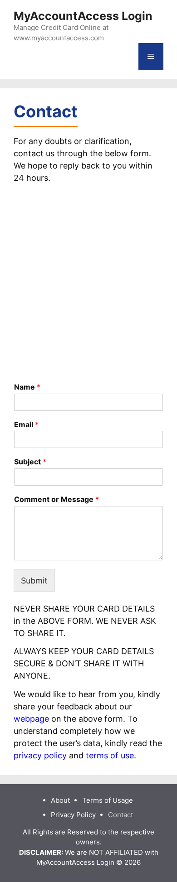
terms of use (110, 755)
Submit (34, 580)
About (60, 800)
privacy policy (40, 755)
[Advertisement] (88, 278)
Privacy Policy (73, 814)
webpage (31, 718)
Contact (120, 814)
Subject (30, 461)
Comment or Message (56, 499)
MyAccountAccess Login (83, 16)
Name (27, 386)
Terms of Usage (107, 800)
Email (26, 424)
